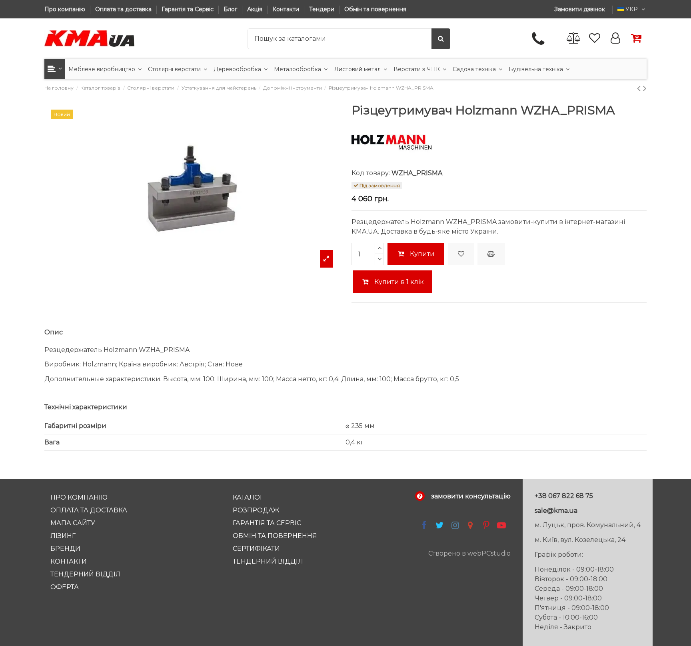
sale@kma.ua (556, 510)
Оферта (64, 587)
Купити (422, 254)
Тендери (322, 9)
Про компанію (65, 9)
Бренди (65, 548)
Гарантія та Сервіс (188, 9)
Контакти (286, 9)
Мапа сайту (72, 523)
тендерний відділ (268, 561)
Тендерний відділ (85, 574)
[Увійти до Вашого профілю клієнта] (615, 38)
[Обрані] (594, 38)
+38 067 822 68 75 (564, 496)
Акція (255, 9)
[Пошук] (440, 38)
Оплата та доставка (124, 9)
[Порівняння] (574, 38)
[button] (54, 69)
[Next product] (645, 88)
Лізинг (63, 536)
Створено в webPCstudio (469, 553)
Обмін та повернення (375, 9)
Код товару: (370, 173)
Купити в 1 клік (398, 282)
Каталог (248, 497)
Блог (231, 9)
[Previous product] (640, 88)
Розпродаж (256, 510)
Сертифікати (256, 548)
